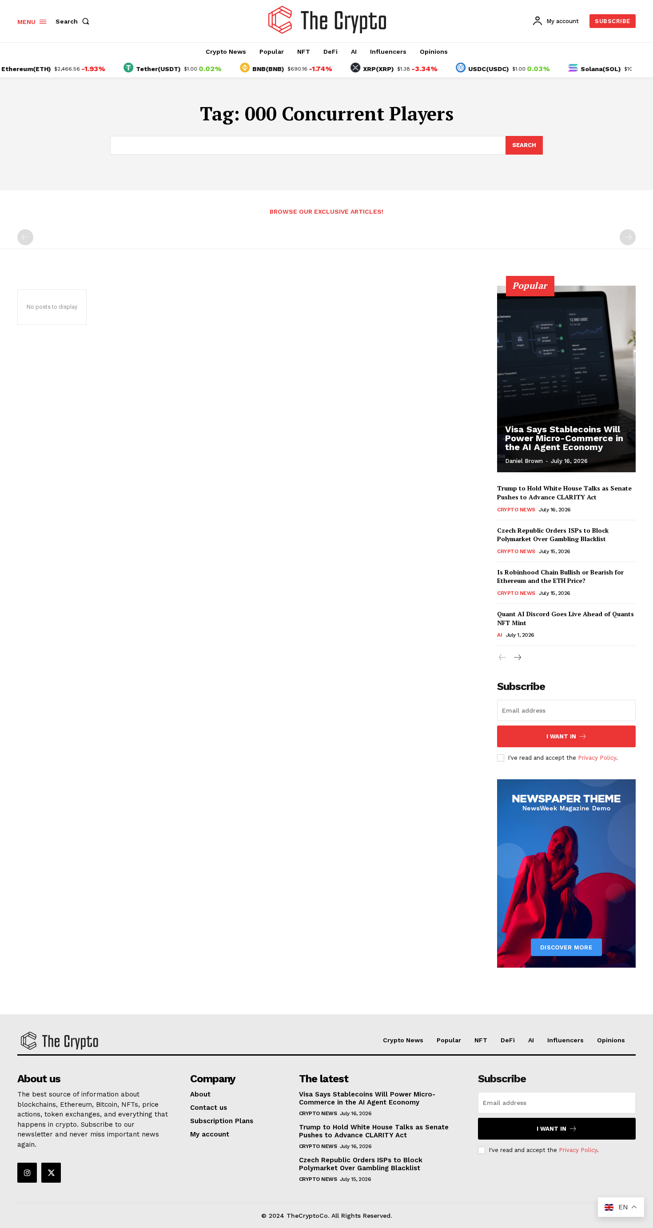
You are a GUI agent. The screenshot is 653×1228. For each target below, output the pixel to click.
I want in (561, 736)
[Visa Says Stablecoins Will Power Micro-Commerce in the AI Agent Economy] (566, 379)
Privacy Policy (597, 757)
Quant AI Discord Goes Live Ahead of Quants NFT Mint (565, 618)
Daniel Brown (524, 461)
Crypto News (516, 509)
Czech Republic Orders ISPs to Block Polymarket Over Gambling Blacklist (553, 534)
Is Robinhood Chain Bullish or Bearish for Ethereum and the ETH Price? (560, 576)
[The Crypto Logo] (328, 20)
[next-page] (516, 657)
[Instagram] (27, 1172)
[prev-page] (25, 237)
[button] (74, 21)
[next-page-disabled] (628, 237)
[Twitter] (51, 1172)
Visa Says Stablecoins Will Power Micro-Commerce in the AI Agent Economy (564, 438)
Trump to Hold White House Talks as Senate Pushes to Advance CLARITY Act (564, 492)
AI (499, 635)
